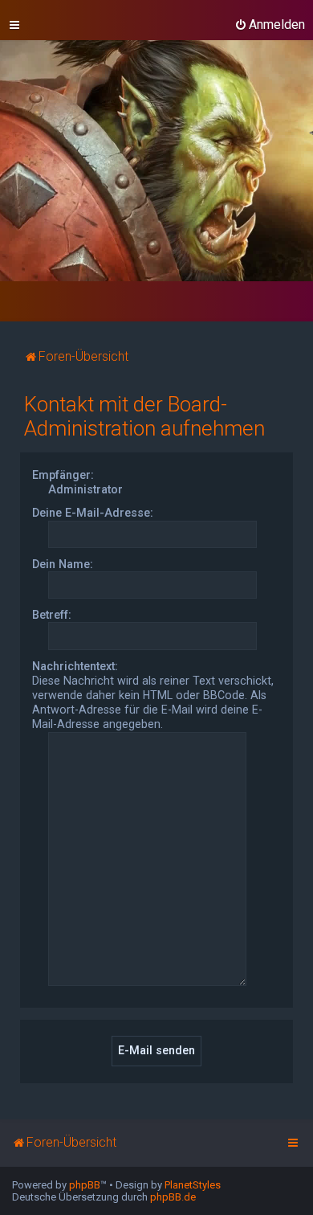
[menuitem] (269, 25)
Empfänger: (63, 474)
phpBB (84, 1185)
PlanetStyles (193, 1185)
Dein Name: (62, 564)
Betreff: (51, 614)
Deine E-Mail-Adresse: (92, 512)
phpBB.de (173, 1197)
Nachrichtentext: (75, 666)
